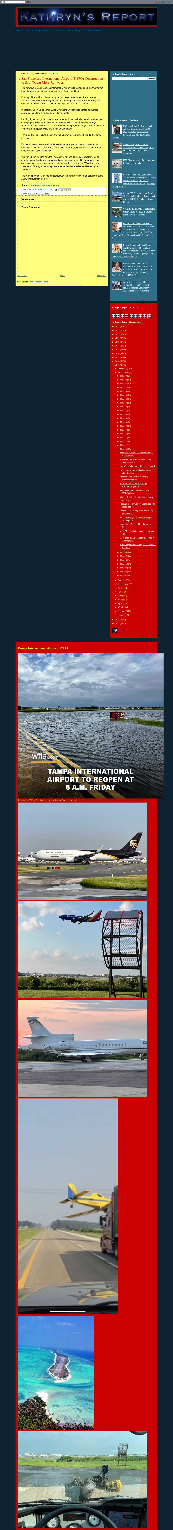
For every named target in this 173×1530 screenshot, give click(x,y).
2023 (117, 326)
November (122, 372)
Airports (31, 193)
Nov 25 (123, 395)
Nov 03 (123, 568)
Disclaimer (58, 30)
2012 (117, 620)
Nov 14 (123, 433)
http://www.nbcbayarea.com (45, 185)
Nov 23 (123, 403)
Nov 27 (123, 387)
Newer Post (22, 275)
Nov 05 (123, 564)
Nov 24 (123, 399)
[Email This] (59, 189)
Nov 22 (123, 407)
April (120, 603)
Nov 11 (123, 445)
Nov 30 (123, 376)
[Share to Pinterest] (69, 189)
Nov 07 (123, 556)
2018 (117, 346)
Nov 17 (123, 426)
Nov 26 (123, 391)
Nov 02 (123, 571)
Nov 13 (123, 437)
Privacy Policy (74, 30)
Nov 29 (123, 380)
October (121, 580)
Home (19, 30)
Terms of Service (92, 30)
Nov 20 (123, 414)
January (121, 615)
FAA (38, 193)
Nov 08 (123, 552)
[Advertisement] (86, 51)
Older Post (101, 275)
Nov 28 (123, 383)
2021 (117, 334)
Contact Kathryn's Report (38, 30)
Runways (45, 193)
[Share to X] (64, 189)
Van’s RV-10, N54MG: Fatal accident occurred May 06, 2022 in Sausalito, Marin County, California (139, 212)
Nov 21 (123, 410)
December (122, 368)
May (120, 599)
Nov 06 (123, 560)
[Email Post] (55, 189)
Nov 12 (123, 441)
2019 (117, 342)
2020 (117, 338)
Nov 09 (123, 449)
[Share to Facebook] (67, 189)
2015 (117, 357)
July (120, 592)
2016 (117, 353)
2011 (117, 623)
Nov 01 (123, 575)
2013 (117, 365)
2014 (117, 361)
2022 (117, 330)
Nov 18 (123, 422)
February (122, 611)
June (120, 595)
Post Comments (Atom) (39, 282)
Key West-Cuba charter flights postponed (137, 466)
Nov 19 (123, 418)
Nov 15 (123, 430)
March (121, 607)
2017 (117, 350)
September (122, 584)
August (121, 588)
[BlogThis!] (62, 189)
